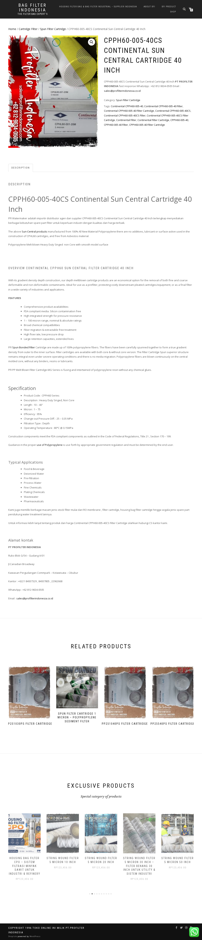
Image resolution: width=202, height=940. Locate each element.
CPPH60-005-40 (179, 120)
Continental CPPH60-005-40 (127, 106)
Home (12, 29)
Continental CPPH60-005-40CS (173, 110)
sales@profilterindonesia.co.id (122, 91)
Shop (173, 11)
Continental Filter (126, 120)
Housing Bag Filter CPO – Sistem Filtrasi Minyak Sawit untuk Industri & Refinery (24, 866)
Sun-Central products (34, 231)
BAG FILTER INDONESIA (32, 7)
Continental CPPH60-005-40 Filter (163, 106)
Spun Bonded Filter (23, 347)
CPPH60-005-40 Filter (116, 125)
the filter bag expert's (33, 14)
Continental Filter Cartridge (153, 120)
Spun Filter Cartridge (53, 29)
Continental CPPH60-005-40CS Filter (125, 115)
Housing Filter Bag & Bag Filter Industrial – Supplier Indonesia (98, 6)
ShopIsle (13, 936)
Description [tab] (20, 167)
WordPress (34, 936)
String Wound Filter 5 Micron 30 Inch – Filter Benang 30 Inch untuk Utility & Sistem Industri (139, 866)
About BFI (149, 6)
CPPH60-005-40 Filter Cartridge (147, 125)
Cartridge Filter (28, 29)
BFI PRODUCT (169, 6)
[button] (91, 42)
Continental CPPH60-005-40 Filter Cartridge (129, 110)
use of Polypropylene (50, 445)
